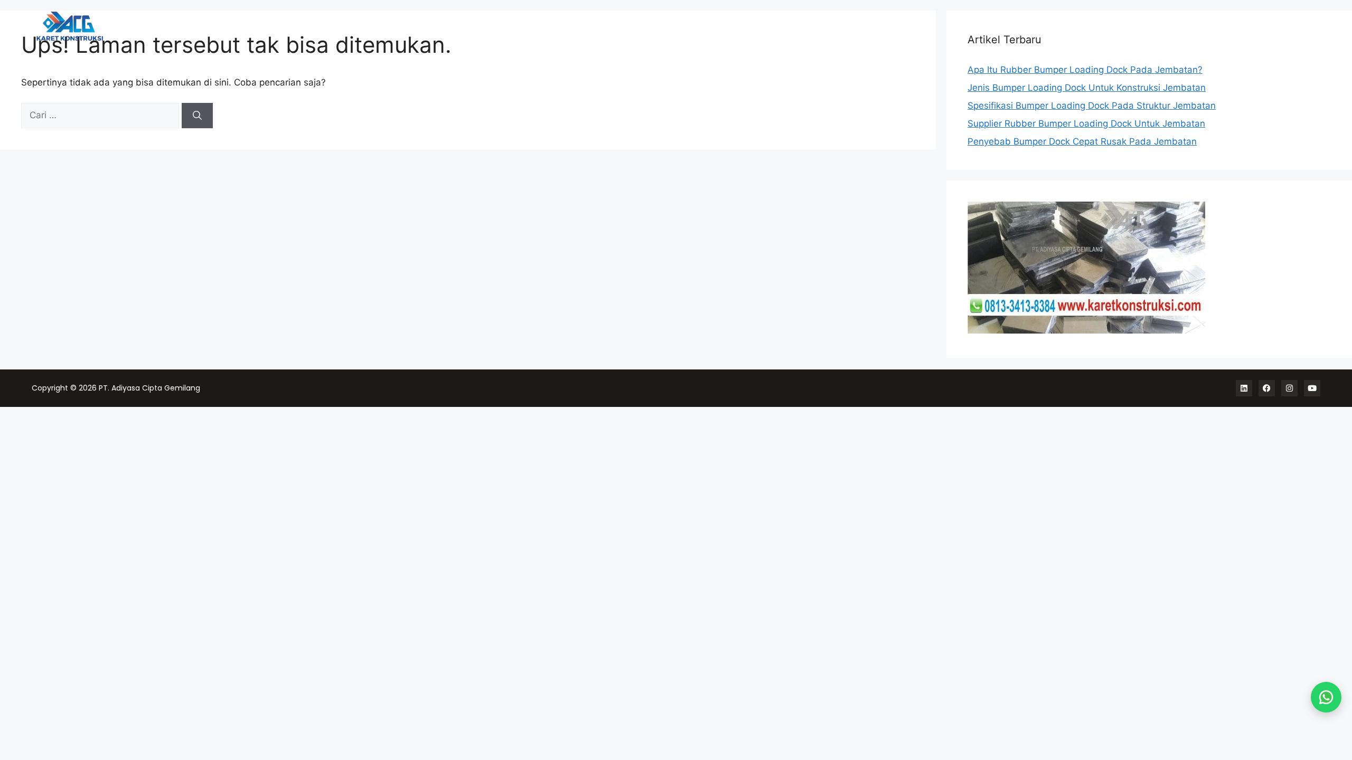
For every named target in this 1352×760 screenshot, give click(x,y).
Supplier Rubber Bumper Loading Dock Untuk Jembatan (1086, 123)
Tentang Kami (1250, 26)
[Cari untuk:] (101, 115)
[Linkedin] (1244, 388)
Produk (1130, 26)
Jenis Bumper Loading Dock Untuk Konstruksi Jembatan (1087, 87)
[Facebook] (1267, 388)
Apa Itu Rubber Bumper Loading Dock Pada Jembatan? (1085, 69)
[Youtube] (1312, 388)
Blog (1303, 26)
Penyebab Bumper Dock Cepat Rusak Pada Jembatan (1082, 141)
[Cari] (197, 115)
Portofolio (1183, 26)
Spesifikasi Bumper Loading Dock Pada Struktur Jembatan (1092, 105)
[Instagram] (1289, 388)
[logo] (127, 26)
